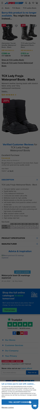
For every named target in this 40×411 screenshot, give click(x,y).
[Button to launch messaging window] (34, 406)
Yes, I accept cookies (19, 402)
